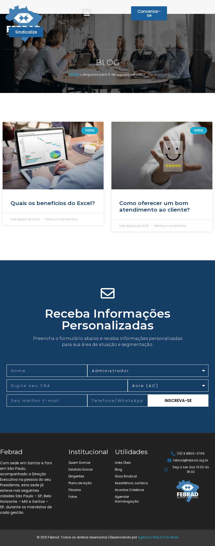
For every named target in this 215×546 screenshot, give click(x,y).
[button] (87, 14)
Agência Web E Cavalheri (158, 537)
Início (74, 74)
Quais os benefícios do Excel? (52, 203)
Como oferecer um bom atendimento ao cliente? (154, 206)
